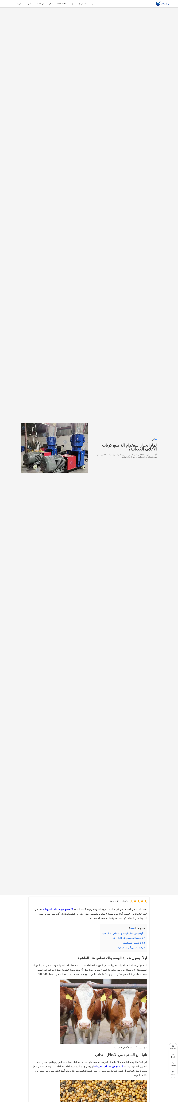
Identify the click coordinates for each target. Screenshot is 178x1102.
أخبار (51, 3)
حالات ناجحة (62, 3)
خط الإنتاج (83, 3)
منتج (73, 3)
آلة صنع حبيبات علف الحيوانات (108, 1066)
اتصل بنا (29, 3)
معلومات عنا (41, 3)
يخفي (132, 928)
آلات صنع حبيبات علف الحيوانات (58, 909)
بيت (91, 3)
